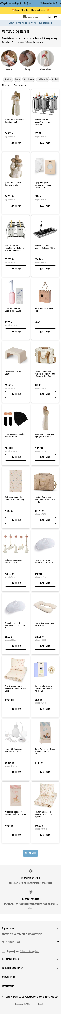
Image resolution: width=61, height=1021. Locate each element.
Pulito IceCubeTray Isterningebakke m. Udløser (45, 247)
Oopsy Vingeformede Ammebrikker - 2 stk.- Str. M (15, 625)
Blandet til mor (45, 69)
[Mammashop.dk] (30, 17)
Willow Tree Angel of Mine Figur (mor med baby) (44, 435)
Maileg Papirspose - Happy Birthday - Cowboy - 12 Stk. (45, 751)
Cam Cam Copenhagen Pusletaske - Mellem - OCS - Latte (45, 499)
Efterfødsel (8, 79)
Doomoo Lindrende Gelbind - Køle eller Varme (15, 435)
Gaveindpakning (29, 79)
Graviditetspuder (43, 79)
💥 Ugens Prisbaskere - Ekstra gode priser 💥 (30, 10)
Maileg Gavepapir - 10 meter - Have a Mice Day (14, 498)
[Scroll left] (1, 79)
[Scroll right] (60, 79)
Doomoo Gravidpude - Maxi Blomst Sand (44, 624)
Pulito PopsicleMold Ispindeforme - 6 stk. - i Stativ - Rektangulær (14, 248)
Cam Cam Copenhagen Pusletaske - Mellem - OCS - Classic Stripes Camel (45, 374)
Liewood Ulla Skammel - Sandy (14, 373)
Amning (27, 69)
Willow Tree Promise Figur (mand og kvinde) (14, 121)
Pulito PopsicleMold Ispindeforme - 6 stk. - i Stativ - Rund (44, 122)
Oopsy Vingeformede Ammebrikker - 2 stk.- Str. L (45, 562)
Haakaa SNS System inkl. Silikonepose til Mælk (14, 750)
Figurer (17, 79)
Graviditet (9, 69)
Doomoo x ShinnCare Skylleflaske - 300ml (13, 310)
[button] (55, 17)
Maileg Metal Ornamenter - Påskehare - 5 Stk (15, 561)
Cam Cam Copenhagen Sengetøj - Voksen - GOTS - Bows (15, 688)
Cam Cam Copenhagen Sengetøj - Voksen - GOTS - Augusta (45, 814)
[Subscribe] (55, 941)
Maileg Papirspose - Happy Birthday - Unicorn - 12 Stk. (15, 813)
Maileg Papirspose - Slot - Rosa (45, 310)
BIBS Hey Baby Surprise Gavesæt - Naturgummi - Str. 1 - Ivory (44, 688)
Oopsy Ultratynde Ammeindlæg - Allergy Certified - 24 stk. (43, 185)
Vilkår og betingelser (29, 951)
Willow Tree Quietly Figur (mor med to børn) (14, 184)
